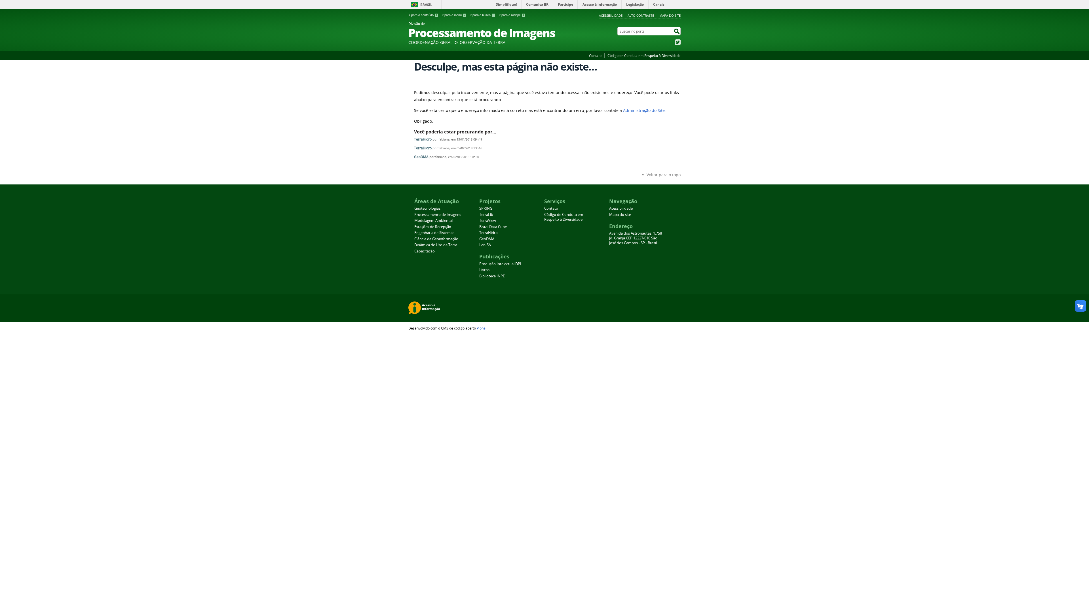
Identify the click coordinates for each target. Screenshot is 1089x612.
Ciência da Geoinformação (436, 239)
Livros (484, 269)
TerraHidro (423, 139)
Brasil (426, 4)
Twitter (678, 42)
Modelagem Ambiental (433, 220)
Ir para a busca (482, 15)
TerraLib (486, 214)
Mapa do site (670, 15)
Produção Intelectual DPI (500, 264)
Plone (481, 328)
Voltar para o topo (664, 174)
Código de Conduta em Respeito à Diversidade (644, 55)
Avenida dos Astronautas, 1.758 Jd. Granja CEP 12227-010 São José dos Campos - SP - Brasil (635, 238)
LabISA (485, 245)
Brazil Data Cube (493, 226)
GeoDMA (421, 156)
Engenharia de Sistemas (434, 232)
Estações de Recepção (432, 226)
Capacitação (424, 251)
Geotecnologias (427, 208)
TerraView (487, 220)
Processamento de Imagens (437, 214)
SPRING (485, 208)
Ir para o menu (453, 15)
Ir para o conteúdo (422, 15)
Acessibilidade (610, 15)
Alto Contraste (641, 15)
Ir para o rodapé (511, 15)
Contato (595, 55)
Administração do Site (644, 110)
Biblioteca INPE (492, 276)
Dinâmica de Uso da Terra (435, 245)
